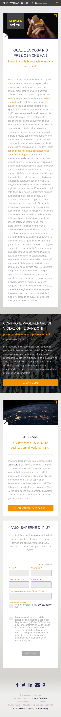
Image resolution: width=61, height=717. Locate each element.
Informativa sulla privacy (23, 708)
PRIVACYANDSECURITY (26, 3)
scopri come (30, 383)
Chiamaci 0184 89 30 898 (31, 508)
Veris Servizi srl (15, 464)
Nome (12, 567)
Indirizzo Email (16, 579)
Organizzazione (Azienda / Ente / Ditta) (27, 591)
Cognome (36, 567)
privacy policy (44, 605)
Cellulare (36, 579)
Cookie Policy (42, 708)
